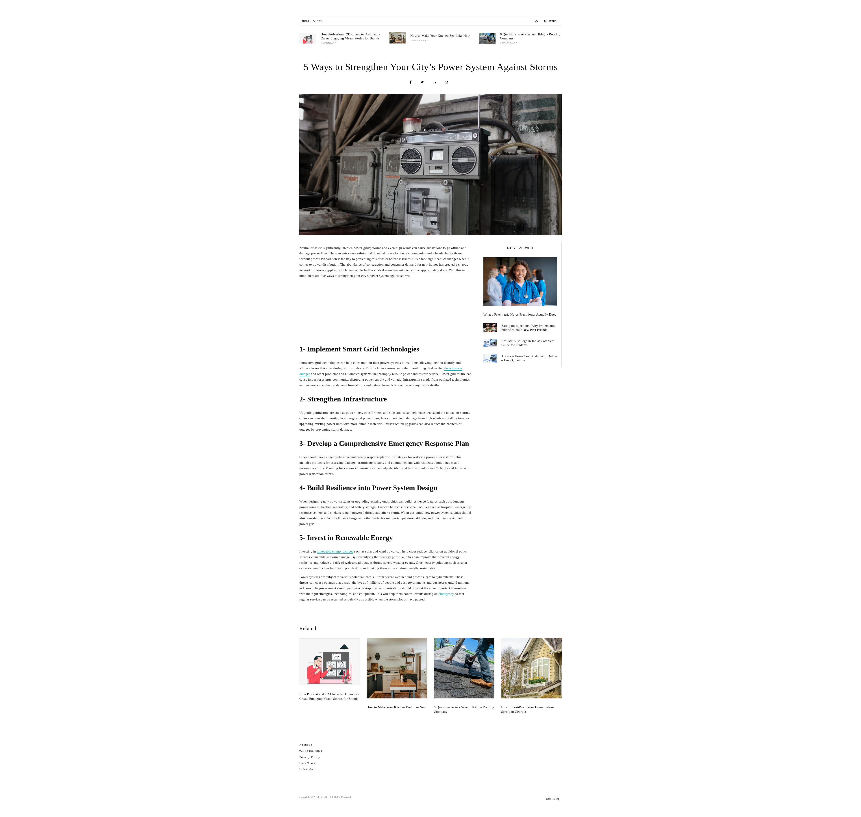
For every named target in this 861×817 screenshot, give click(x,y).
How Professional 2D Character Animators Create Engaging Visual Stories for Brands (350, 36)
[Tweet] (422, 82)
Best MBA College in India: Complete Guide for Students (527, 343)
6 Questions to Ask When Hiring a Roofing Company (530, 36)
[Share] (411, 82)
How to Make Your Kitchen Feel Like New (440, 35)
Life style (306, 769)
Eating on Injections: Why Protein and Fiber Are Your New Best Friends (528, 328)
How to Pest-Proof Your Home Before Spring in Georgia (527, 709)
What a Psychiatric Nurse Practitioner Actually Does (519, 314)
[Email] (446, 82)
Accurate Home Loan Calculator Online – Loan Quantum (529, 358)
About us (305, 744)
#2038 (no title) (310, 750)
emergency (446, 594)
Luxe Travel (308, 763)
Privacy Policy (309, 757)
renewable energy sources (335, 551)
